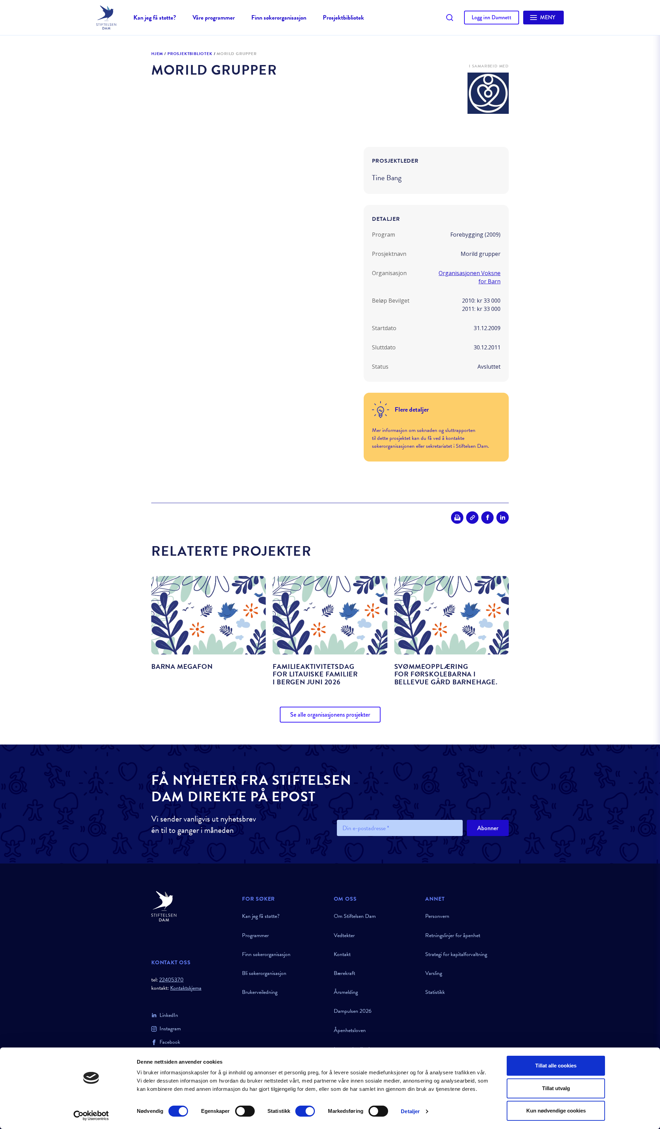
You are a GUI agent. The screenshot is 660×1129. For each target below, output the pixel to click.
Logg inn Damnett (492, 17)
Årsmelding (346, 992)
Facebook (170, 1042)
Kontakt (342, 954)
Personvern (437, 916)
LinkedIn (169, 1015)
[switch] (245, 1111)
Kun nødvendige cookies (556, 1111)
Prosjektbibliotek (343, 17)
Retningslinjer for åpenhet (452, 935)
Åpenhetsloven (350, 1030)
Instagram (170, 1028)
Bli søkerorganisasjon (264, 973)
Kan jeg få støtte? (154, 17)
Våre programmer (213, 17)
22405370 (171, 980)
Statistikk (435, 992)
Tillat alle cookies (555, 1065)
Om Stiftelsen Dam (355, 916)
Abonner (487, 828)
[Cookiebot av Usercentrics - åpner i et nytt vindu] (91, 1115)
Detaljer (410, 1111)
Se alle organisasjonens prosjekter (330, 714)
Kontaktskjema (185, 988)
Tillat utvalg (556, 1088)
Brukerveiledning (259, 992)
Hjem (157, 54)
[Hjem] (192, 906)
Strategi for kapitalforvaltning (456, 954)
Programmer (255, 935)
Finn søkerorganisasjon (278, 17)
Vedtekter (344, 935)
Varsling (433, 973)
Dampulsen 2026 (353, 1011)
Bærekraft (344, 973)
